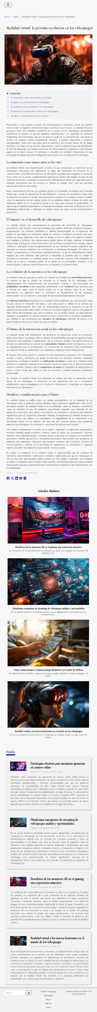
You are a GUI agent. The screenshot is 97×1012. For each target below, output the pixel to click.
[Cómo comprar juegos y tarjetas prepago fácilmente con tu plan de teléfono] (48, 643)
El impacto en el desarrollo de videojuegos (30, 102)
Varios (48, 1007)
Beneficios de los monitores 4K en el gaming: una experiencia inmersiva (48, 546)
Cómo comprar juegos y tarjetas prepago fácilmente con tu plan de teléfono (48, 669)
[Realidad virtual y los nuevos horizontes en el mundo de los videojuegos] (48, 704)
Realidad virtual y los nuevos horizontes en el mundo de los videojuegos (48, 731)
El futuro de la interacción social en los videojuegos (34, 111)
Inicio (7, 16)
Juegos (16, 16)
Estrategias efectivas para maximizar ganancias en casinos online (58, 765)
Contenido (15, 93)
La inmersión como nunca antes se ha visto (31, 97)
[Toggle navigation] (8, 4)
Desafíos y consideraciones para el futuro (29, 115)
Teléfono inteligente (48, 991)
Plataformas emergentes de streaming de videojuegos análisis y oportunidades (48, 608)
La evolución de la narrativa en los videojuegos (32, 106)
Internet (48, 1003)
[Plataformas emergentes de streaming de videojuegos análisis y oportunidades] (48, 581)
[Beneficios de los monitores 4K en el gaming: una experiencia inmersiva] (48, 520)
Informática (48, 995)
